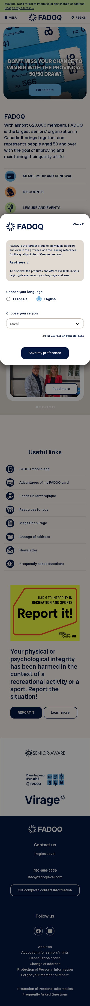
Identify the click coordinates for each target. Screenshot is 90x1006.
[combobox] (45, 323)
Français (20, 299)
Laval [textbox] (14, 323)
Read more (17, 262)
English (50, 299)
